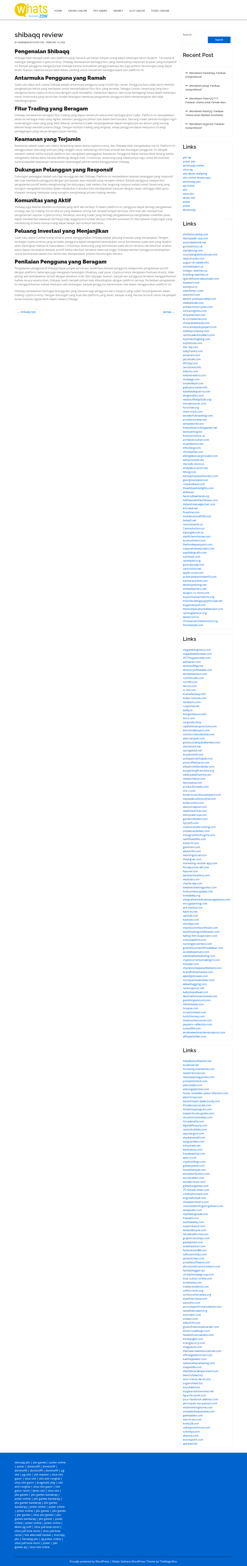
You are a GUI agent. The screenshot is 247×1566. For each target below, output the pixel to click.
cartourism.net (192, 569)
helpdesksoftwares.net (197, 1061)
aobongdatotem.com (196, 1089)
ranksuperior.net (193, 988)
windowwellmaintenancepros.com (204, 1032)
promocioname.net (195, 419)
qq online (188, 185)
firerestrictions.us (194, 436)
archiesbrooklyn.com (196, 440)
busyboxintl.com (193, 754)
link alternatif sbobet (38, 1535)
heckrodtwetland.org (196, 496)
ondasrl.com (190, 1319)
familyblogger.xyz (194, 1270)
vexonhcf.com (191, 295)
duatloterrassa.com (195, 1298)
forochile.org (191, 407)
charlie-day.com (192, 883)
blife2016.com (191, 1323)
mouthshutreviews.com (197, 1117)
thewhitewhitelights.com (198, 488)
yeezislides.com (192, 1085)
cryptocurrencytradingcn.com (201, 960)
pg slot (26, 1474)
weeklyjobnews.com (195, 976)
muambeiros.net (193, 444)
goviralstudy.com (193, 564)
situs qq (188, 169)
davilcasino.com (192, 1149)
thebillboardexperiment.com (200, 1371)
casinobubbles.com (195, 1129)
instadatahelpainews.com (199, 1411)
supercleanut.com (194, 1226)
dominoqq (189, 210)
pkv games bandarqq (44, 1495)
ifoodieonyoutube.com (197, 1105)
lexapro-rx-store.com (196, 593)
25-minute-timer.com (196, 1190)
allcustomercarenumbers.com (201, 1266)
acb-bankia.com (192, 907)
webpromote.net (193, 460)
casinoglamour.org (195, 613)
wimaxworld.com (193, 423)
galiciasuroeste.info (195, 387)
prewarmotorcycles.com (198, 307)
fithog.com (189, 472)
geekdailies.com (193, 1415)
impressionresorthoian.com (200, 928)
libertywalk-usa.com (195, 238)
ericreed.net (190, 508)
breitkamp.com (192, 1282)
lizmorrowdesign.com (196, 1331)
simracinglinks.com (195, 311)
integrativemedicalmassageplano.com (206, 899)
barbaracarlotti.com (195, 581)
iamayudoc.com (192, 1210)
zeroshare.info (192, 367)
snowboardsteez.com (196, 831)
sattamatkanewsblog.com (199, 956)
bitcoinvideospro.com (196, 730)
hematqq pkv (30, 1539)
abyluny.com (190, 1435)
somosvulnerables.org (197, 1294)
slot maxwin (41, 1474)
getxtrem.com (191, 847)
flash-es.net (190, 911)
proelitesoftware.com (196, 1262)
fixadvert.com (191, 282)
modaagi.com (191, 379)
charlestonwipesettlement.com (202, 968)
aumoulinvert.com (194, 540)
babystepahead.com (195, 992)
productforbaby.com (196, 787)
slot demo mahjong (195, 173)
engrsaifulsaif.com (194, 1198)
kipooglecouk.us (193, 532)
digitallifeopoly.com (195, 1125)
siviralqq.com (191, 924)
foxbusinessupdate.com (198, 891)
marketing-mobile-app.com (200, 863)
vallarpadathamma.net (197, 774)
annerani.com (191, 355)
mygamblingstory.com (197, 650)
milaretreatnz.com (194, 375)
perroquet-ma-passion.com (200, 1403)
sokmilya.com (191, 1431)
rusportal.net (191, 706)
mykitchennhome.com (196, 536)
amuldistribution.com (196, 1174)
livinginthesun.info (194, 714)
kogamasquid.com (194, 605)
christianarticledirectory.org (200, 621)
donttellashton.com (195, 674)
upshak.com (190, 915)
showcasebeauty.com (196, 323)
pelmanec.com (192, 662)
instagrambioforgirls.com (199, 835)
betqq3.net (189, 520)
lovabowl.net (191, 1065)
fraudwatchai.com (194, 1153)
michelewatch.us (193, 266)
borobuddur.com (193, 1178)
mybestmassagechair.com (199, 504)
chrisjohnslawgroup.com (198, 1274)
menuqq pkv (22, 1462)
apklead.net (190, 1443)
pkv (185, 190)
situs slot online (40, 1547)
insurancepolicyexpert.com (199, 327)
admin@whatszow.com (31, 42)
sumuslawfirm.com (194, 940)
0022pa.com (190, 363)
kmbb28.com (191, 1423)
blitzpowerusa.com (195, 815)
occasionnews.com (194, 1012)
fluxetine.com (191, 512)
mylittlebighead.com (195, 1214)
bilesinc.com (190, 371)
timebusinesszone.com (197, 1020)
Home (58, 10)
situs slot (30, 1478)
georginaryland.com (195, 480)
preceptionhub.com (195, 1081)
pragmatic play (46, 1482)
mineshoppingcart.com (197, 1109)
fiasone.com (190, 871)
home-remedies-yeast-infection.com (205, 1093)
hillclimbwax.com (193, 1004)
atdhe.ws (188, 492)
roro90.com (190, 682)
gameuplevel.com (194, 1166)
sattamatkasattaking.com (199, 1363)
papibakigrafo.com (195, 552)
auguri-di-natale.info (196, 262)
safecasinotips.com (195, 1254)
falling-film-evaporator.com (200, 936)
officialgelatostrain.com (197, 1355)
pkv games (40, 1462)
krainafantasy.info (194, 694)
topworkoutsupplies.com (198, 1113)
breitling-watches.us (195, 274)
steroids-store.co (193, 464)
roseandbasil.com (194, 484)
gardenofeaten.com (195, 819)
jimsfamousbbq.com (195, 234)
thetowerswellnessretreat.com (202, 1351)
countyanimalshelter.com (198, 980)
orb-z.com (189, 791)
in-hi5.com (189, 690)
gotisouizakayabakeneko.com (201, 742)
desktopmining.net (195, 585)
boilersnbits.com (193, 803)
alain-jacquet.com (194, 738)
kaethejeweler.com (194, 1359)
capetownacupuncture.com (200, 726)
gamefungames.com (195, 1186)
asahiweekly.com (193, 1222)
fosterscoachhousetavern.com (202, 795)
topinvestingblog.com (196, 339)
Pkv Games (100, 10)
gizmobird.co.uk (193, 246)
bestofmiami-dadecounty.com (201, 1101)
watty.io (188, 710)
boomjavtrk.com (193, 1439)
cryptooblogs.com (194, 1162)
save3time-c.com (193, 291)
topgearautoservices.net (198, 1391)
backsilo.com (191, 919)
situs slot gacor (24, 1482)
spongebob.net (192, 750)
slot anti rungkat (49, 1478)
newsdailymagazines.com (198, 1077)
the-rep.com (190, 347)
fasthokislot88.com (195, 1250)
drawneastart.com (194, 1246)
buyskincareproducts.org (198, 597)
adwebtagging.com (195, 984)
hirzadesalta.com (193, 1121)
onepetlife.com (192, 1367)
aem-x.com (189, 1157)
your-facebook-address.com (200, 1399)
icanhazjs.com (191, 556)
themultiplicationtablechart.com (203, 609)
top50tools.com (192, 343)
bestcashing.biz (192, 432)
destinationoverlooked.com (200, 996)
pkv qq (187, 157)
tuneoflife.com (192, 1028)
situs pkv (188, 194)
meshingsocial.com (195, 855)
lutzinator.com (192, 1315)
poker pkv (189, 161)
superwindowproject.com (198, 548)
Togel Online (160, 10)
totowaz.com (191, 964)
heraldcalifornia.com (195, 1234)
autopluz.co (190, 287)
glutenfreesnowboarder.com (201, 1327)
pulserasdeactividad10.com (199, 577)
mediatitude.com (193, 303)
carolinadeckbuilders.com (199, 335)
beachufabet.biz (193, 1375)
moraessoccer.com (194, 403)
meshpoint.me (192, 746)
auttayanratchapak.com (198, 758)
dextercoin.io (191, 617)
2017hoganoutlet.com (196, 658)
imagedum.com (192, 1347)
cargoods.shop (192, 722)
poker (186, 202)
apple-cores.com (193, 573)
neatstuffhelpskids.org (197, 399)
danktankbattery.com (196, 875)
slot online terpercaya (196, 177)
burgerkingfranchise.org (198, 770)
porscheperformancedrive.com (202, 1307)
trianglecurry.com (194, 1343)
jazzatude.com (192, 359)
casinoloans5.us (193, 524)
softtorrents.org (193, 1290)
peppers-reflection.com (197, 1024)
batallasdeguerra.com (196, 391)
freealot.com (191, 1218)
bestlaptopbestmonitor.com (200, 476)
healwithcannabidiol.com (198, 1335)
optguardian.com (193, 1141)
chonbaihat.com (193, 452)
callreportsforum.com (196, 1427)
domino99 (33, 1466)
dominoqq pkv (192, 181)
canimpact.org (192, 560)
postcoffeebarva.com (196, 762)
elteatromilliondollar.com (198, 766)
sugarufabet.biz (193, 1383)
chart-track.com (192, 411)
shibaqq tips (28, 312)
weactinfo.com (192, 851)
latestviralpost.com (195, 807)
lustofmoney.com (193, 1016)
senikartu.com (192, 702)
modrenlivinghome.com (197, 1407)
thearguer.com (192, 859)
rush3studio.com (193, 678)
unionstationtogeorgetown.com (203, 1206)
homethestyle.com (194, 1170)
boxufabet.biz (191, 1387)
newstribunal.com (194, 1073)
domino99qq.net (193, 666)
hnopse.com (190, 1008)
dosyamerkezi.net (194, 315)
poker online (57, 1462)
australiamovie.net (194, 242)
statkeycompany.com (196, 331)
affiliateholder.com (194, 1036)
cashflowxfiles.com (194, 839)
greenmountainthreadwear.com (203, 948)
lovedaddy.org (191, 895)
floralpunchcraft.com (196, 867)
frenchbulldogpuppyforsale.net (202, 601)
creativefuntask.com (195, 1194)
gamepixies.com (193, 1242)
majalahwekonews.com (197, 654)
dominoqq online (193, 165)
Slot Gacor (137, 10)
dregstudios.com (193, 395)
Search (187, 34)
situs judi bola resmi (46, 1527)
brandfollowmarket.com (198, 972)
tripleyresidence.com (196, 1286)
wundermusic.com (194, 1182)
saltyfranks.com (193, 351)
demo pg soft (23, 1527)
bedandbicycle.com (194, 1230)
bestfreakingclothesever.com (201, 932)
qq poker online (51, 1539)
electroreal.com (192, 1097)
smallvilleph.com (193, 383)
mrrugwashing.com (195, 903)
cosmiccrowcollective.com (198, 734)
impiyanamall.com (194, 1137)
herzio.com (190, 686)
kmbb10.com (191, 843)
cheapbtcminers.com (196, 1202)
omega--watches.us (195, 270)
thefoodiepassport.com (197, 544)
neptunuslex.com (193, 258)
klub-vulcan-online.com (197, 1278)
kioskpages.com (193, 1339)
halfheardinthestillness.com (200, 500)
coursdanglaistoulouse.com (200, 254)
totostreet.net (191, 1145)
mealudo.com (191, 879)
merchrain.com (192, 1419)
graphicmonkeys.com (196, 1238)
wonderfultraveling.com (198, 415)
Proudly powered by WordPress (90, 1561)
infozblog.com (192, 448)
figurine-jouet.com (194, 1395)
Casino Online (77, 10)
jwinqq (167, 312)
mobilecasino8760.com (197, 516)
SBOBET (118, 10)
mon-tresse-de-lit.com (197, 1379)
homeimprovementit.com (198, 1069)
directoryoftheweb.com (197, 670)
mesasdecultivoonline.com (199, 799)
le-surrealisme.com (195, 319)
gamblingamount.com (196, 1000)
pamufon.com (191, 1302)
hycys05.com (190, 823)
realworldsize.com (194, 778)
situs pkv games (43, 1515)
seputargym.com (193, 1133)
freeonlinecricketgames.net (200, 428)
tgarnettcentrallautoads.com (201, 278)
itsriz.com (189, 718)
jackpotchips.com (193, 1258)
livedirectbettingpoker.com (200, 887)
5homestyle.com (193, 625)
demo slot (189, 198)
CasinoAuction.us (193, 528)
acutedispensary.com (196, 952)
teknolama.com (192, 783)
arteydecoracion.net (195, 468)
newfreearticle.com (195, 811)
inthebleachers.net (194, 589)
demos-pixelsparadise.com (199, 299)
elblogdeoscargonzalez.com (200, 456)
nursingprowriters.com (197, 944)
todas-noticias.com (194, 698)
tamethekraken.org (195, 1311)
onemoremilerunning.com (199, 827)
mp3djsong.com (193, 250)
